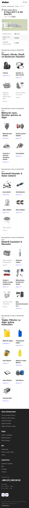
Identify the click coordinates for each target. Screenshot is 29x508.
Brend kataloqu (5, 440)
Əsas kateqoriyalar (8, 411)
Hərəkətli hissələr (6, 421)
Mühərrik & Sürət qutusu (8, 418)
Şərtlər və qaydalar (6, 435)
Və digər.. (4, 472)
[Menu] (26, 2)
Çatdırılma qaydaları (7, 463)
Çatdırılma (5, 460)
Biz (2, 445)
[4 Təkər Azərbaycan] (6, 2)
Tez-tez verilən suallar (7, 452)
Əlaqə (3, 455)
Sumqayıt (4, 469)
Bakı (2, 466)
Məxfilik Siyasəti (6, 438)
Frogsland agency (5, 505)
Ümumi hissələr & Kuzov (8, 415)
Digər (3, 431)
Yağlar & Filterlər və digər (8, 426)
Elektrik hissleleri (6, 423)
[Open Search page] (24, 2)
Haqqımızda (4, 449)
